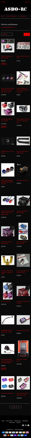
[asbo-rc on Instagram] (25, 425)
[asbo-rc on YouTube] (28, 425)
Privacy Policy (12, 422)
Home (2, 16)
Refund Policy (25, 420)
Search (3, 420)
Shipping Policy (18, 420)
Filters (27, 34)
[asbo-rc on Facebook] (23, 425)
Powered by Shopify (19, 429)
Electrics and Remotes (11, 16)
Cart (29, 1)
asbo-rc (11, 429)
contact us (18, 422)
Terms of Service (9, 420)
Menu (4, 1)
